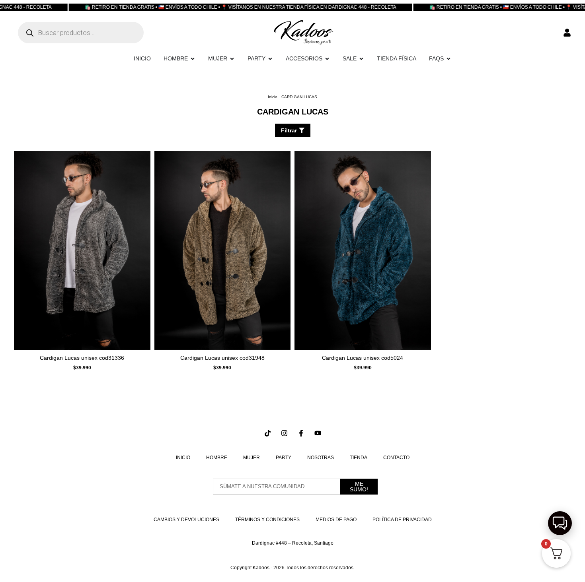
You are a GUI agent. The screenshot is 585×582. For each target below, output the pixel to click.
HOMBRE (216, 457)
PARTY (283, 457)
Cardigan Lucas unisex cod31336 (82, 358)
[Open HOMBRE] (192, 58)
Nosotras (320, 457)
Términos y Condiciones (267, 519)
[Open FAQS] (448, 58)
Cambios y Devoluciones (186, 519)
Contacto (396, 457)
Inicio (183, 457)
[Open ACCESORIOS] (327, 58)
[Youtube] (317, 433)
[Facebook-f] (301, 433)
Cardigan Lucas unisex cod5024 (362, 358)
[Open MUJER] (232, 58)
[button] (560, 523)
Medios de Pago (336, 519)
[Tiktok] (267, 433)
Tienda (358, 457)
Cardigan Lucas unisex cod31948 (222, 358)
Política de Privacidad (402, 519)
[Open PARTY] (270, 58)
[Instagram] (284, 433)
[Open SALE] (361, 58)
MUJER (251, 457)
